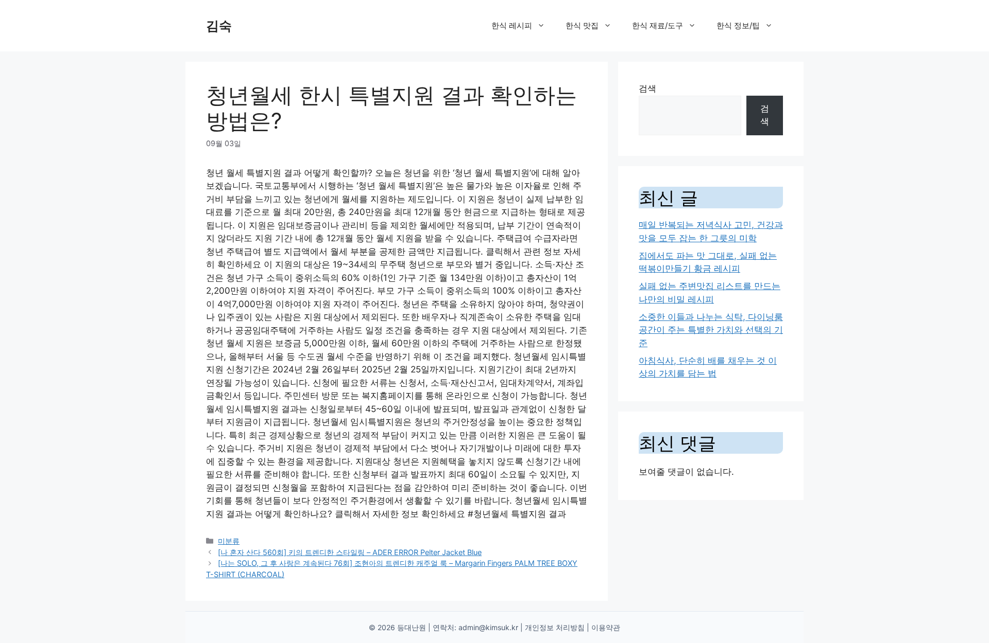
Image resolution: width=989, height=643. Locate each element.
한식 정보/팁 (738, 25)
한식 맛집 (582, 25)
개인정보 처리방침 (555, 627)
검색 (647, 88)
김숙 (219, 25)
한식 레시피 (511, 25)
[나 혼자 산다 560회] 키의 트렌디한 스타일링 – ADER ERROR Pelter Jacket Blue (350, 552)
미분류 (229, 541)
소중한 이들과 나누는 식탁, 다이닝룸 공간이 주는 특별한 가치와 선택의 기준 (711, 330)
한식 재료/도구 (657, 25)
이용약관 (605, 627)
